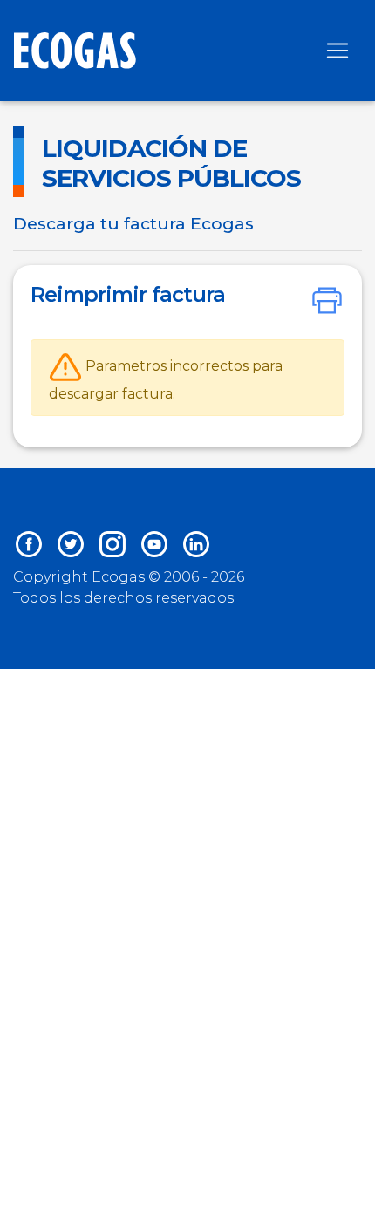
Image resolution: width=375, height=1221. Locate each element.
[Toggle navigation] (337, 50)
